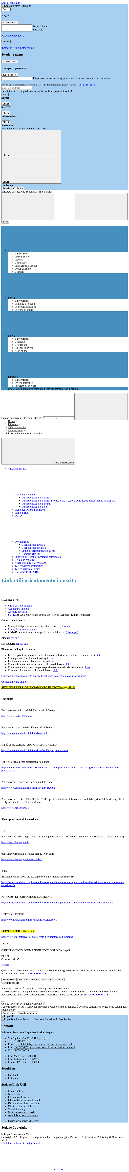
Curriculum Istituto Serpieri (36, 497)
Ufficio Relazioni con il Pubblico (25, 1100)
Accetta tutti (52, 979)
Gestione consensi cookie (21, 1112)
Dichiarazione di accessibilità (23, 1103)
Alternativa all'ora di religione (30, 562)
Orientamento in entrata (34, 547)
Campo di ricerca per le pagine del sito (21, 418)
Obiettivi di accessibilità (20, 1106)
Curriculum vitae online (13, 681)
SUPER (12, 614)
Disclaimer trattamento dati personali (20, 1143)
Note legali (14, 1094)
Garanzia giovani (31, 553)
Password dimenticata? (13, 35)
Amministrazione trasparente (23, 1115)
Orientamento (15, 430)
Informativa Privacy (18, 1097)
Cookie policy (15, 1091)
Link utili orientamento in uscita (38, 550)
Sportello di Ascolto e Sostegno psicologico (38, 556)
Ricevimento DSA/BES (27, 572)
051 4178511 (20, 1041)
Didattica (13, 424)
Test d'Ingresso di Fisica (27, 568)
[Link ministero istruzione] (16, 5)
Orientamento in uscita (33, 544)
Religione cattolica (24, 559)
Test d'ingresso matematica (29, 565)
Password (38, 29)
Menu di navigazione (63, 462)
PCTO (18, 515)
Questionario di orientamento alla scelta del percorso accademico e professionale (43, 676)
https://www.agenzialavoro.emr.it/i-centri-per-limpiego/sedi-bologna (37, 936)
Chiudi (6, 103)
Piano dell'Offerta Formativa (30, 509)
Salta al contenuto (10, 2)
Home (11, 421)
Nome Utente (40, 26)
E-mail (36, 78)
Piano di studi (22, 512)
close (5, 221)
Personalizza (9, 979)
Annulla (6, 188)
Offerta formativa (17, 427)
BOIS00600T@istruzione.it (44, 1044)
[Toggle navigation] (27, 206)
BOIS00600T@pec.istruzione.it (44, 1047)
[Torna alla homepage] (64, 191)
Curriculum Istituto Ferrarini (36, 503)
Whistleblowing (16, 1109)
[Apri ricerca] (101, 206)
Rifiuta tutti (29, 979)
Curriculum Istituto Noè (34, 506)
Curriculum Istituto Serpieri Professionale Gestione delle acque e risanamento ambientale (68, 500)
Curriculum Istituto (25, 494)
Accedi (6, 9)
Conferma (18, 188)
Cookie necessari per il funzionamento (21, 1003)
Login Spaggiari (87, 84)
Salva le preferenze (27, 1013)
